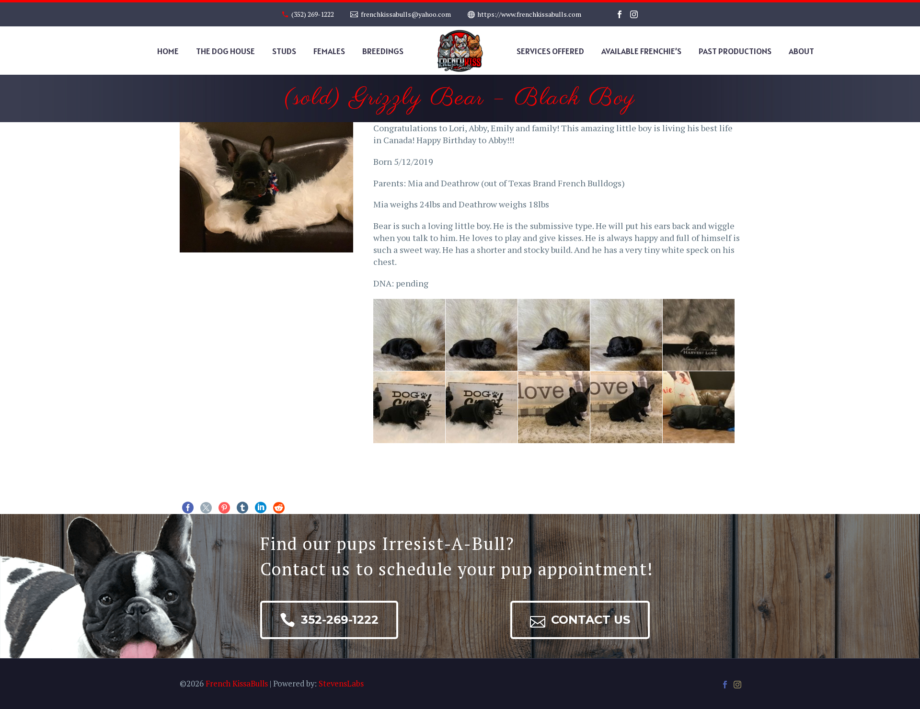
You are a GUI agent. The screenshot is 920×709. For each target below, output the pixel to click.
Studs (284, 51)
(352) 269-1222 (312, 14)
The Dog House (225, 51)
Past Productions (735, 51)
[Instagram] (634, 14)
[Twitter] (206, 508)
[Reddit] (279, 508)
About (801, 51)
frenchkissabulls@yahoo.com (406, 14)
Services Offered (550, 51)
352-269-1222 (329, 620)
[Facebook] (619, 14)
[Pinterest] (224, 508)
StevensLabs (341, 683)
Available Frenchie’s (641, 51)
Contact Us (580, 620)
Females (329, 51)
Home (168, 51)
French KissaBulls (237, 683)
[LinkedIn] (260, 508)
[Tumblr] (242, 508)
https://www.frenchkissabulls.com (529, 14)
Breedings (382, 51)
